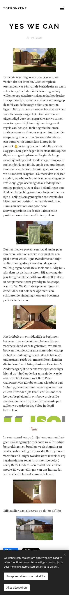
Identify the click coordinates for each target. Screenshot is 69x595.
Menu (62, 8)
